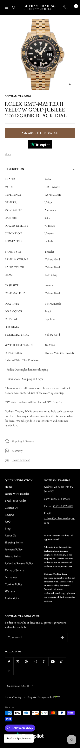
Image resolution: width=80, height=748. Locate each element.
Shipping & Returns (23, 441)
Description (14, 169)
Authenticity (12, 598)
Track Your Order (15, 501)
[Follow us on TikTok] (61, 661)
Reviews (9, 515)
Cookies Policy (13, 584)
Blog (7, 528)
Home (8, 487)
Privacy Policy (13, 556)
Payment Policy (14, 549)
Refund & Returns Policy (19, 563)
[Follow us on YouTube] (52, 661)
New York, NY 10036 (57, 499)
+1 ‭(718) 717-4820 (63, 506)
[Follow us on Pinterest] (44, 661)
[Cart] (73, 7)
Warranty (17, 451)
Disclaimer (11, 577)
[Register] (62, 637)
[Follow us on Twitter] (17, 661)
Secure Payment (21, 460)
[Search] (14, 7)
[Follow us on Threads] (26, 661)
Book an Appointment (19, 738)
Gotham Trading (18, 96)
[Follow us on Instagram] (35, 661)
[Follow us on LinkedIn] (9, 670)
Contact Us (11, 508)
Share (8, 154)
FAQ (7, 521)
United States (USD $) (18, 686)
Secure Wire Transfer (17, 494)
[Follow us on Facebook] (9, 661)
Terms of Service (14, 570)
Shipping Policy (14, 542)
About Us (10, 535)
